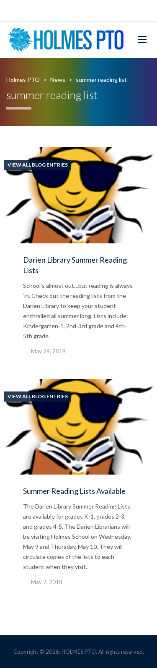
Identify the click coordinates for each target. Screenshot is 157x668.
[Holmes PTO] (66, 39)
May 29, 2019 (48, 351)
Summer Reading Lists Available (74, 491)
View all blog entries (38, 164)
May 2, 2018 (46, 582)
